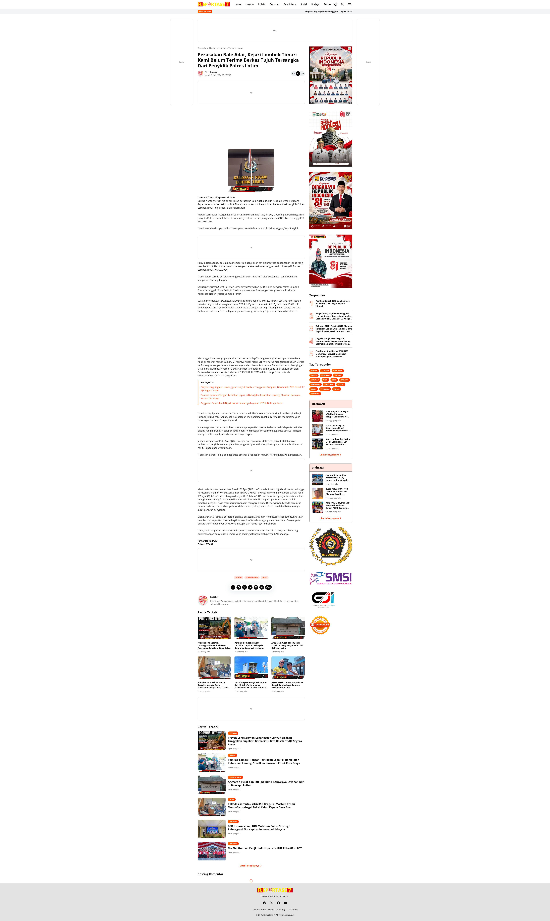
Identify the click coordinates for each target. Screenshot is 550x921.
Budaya (315, 4)
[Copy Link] (233, 587)
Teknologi (329, 4)
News (265, 578)
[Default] (298, 73)
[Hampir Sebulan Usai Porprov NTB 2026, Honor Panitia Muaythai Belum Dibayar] (317, 479)
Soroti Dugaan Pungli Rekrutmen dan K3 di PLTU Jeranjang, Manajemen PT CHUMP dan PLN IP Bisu (250, 685)
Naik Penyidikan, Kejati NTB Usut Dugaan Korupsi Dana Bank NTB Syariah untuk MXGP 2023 (337, 414)
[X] (244, 587)
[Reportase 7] (214, 4)
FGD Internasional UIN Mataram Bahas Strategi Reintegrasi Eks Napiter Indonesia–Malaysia (258, 827)
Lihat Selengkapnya (249, 865)
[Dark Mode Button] (336, 4)
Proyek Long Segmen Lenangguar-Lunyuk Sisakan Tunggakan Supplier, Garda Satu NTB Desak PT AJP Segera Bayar (318, 11)
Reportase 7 (269, 915)
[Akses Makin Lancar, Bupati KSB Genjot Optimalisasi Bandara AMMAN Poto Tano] (288, 667)
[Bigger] (302, 73)
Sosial (303, 4)
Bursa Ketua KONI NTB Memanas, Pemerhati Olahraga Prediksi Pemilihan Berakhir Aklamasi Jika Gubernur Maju (337, 492)
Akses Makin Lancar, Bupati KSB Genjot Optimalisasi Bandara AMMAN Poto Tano (287, 685)
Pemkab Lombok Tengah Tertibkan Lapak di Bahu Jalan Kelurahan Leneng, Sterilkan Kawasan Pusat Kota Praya (249, 645)
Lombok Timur (235, 777)
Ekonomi (274, 4)
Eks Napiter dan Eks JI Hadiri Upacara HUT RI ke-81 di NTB (265, 848)
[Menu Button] (349, 4)
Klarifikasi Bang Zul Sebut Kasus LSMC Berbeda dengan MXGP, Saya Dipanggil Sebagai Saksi (337, 428)
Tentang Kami (259, 909)
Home (237, 4)
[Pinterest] (256, 587)
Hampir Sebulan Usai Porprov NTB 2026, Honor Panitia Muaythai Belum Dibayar (337, 478)
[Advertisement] (251, 126)
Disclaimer (293, 909)
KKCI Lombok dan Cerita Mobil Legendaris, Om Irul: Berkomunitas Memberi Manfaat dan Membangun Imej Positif (338, 442)
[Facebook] (238, 587)
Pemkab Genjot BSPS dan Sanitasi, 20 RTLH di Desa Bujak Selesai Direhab (333, 303)
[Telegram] (250, 587)
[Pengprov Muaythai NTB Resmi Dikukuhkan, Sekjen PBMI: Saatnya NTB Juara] (317, 507)
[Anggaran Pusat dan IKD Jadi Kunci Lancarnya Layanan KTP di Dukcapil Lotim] (288, 628)
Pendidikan (290, 4)
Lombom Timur (252, 578)
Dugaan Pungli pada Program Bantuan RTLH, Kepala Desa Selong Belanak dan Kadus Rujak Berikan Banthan (333, 341)
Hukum (250, 4)
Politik (261, 4)
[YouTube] (285, 903)
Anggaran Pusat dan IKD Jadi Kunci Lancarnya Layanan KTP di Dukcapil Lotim (242, 403)
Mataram (233, 821)
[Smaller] (293, 73)
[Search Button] (342, 4)
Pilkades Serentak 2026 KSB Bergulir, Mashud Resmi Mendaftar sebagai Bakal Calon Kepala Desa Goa (213, 685)
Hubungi (281, 909)
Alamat (271, 909)
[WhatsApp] (261, 587)
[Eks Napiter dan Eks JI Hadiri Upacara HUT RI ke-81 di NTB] (212, 851)
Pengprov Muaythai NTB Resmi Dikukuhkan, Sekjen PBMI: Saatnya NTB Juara (337, 505)
